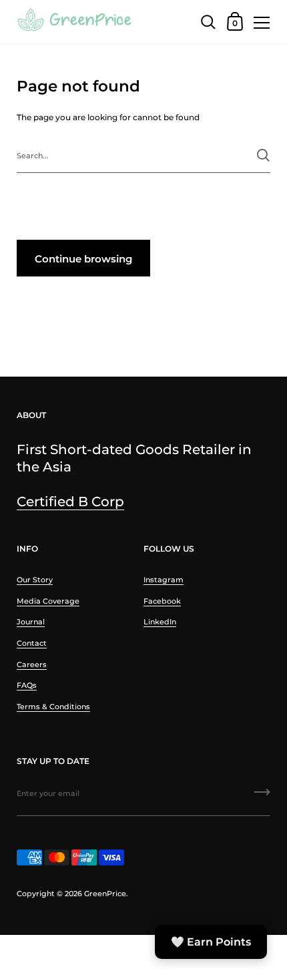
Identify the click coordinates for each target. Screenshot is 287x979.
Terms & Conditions (53, 706)
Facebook (162, 601)
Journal (31, 621)
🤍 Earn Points (211, 942)
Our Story (35, 579)
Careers (32, 664)
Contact (32, 643)
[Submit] (263, 155)
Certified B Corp (70, 501)
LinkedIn (160, 621)
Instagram (164, 579)
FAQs (27, 685)
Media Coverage (48, 601)
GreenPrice (105, 893)
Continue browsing (83, 258)
